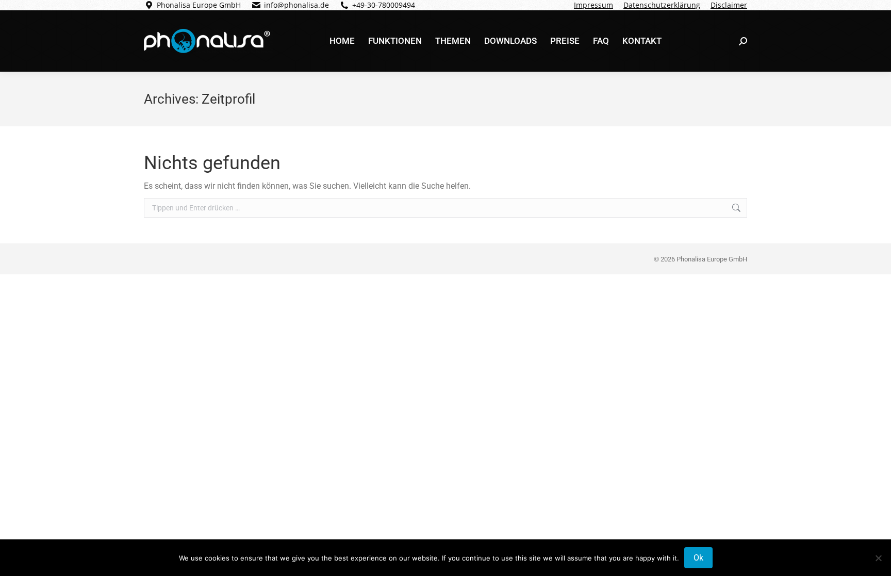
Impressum (593, 5)
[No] (878, 558)
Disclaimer (729, 5)
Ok (698, 558)
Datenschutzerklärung (661, 5)
